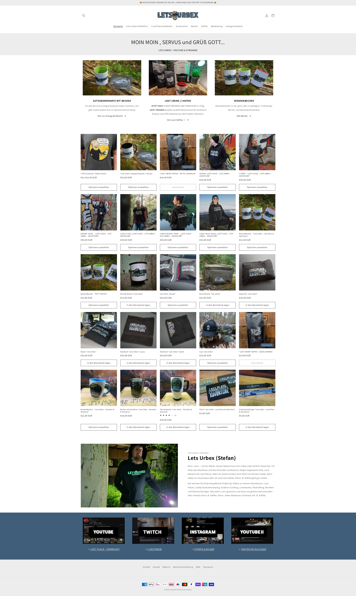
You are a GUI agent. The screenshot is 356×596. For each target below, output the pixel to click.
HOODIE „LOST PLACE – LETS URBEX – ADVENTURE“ (215, 175)
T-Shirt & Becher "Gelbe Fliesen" (94, 174)
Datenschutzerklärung (183, 567)
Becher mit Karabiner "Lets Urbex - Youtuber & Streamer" (138, 410)
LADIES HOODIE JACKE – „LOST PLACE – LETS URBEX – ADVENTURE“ (176, 235)
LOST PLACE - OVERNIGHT (105, 549)
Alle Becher (242, 115)
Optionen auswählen (99, 187)
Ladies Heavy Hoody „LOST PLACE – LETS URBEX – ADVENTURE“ (216, 235)
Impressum (208, 567)
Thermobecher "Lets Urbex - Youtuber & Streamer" (176, 410)
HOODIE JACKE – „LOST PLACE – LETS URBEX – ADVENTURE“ (96, 235)
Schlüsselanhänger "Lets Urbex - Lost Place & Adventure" (256, 410)
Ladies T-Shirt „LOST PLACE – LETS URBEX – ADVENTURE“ (138, 235)
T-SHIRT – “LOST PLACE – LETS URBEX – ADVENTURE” (255, 175)
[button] (84, 16)
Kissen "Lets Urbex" (88, 352)
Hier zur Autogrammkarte (110, 115)
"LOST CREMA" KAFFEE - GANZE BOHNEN (255, 352)
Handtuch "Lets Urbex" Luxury (132, 352)
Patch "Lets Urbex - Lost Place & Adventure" (217, 409)
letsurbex (173, 590)
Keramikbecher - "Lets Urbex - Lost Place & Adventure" (256, 235)
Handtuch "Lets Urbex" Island (172, 352)
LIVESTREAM (155, 549)
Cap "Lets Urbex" (206, 352)
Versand (156, 567)
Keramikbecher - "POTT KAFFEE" (94, 294)
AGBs (198, 567)
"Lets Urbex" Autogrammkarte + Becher (136, 174)
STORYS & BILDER (204, 549)
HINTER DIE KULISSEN (253, 549)
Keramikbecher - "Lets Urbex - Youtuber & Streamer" (97, 410)
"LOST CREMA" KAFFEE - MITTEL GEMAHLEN (177, 174)
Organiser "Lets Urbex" (248, 294)
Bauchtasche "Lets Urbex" (210, 294)
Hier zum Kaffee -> (176, 119)
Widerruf (166, 567)
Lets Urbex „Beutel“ (168, 294)
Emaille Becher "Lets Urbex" (131, 294)
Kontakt (146, 567)
